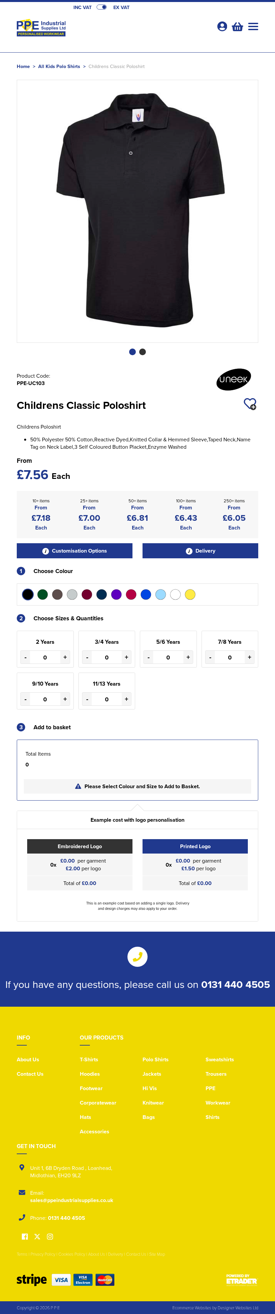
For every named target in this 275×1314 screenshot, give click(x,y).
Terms (22, 1254)
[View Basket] (237, 26)
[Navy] (102, 594)
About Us (28, 1059)
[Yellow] (190, 594)
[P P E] (77, 28)
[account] (222, 26)
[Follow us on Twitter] (38, 1237)
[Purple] (116, 594)
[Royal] (146, 594)
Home (23, 66)
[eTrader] (242, 1280)
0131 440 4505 (235, 984)
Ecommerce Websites (191, 1308)
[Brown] (57, 594)
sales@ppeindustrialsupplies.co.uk (71, 1200)
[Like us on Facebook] (25, 1237)
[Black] (28, 594)
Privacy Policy (43, 1254)
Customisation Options (79, 551)
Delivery (204, 551)
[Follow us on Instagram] (50, 1237)
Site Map (157, 1254)
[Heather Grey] (72, 594)
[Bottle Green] (43, 594)
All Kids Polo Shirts (59, 66)
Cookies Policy (71, 1254)
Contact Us (30, 1074)
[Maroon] (87, 594)
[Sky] (161, 594)
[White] (175, 594)
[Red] (131, 594)
